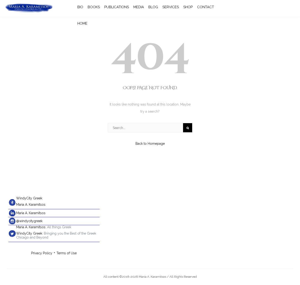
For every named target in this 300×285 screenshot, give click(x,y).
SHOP (188, 7)
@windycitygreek (29, 221)
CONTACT (205, 7)
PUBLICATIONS (116, 7)
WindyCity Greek (29, 198)
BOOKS (94, 7)
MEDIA (138, 7)
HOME (82, 23)
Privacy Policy (41, 253)
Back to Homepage (150, 143)
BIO (80, 7)
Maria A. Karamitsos (30, 204)
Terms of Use (66, 253)
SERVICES (170, 7)
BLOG (153, 7)
